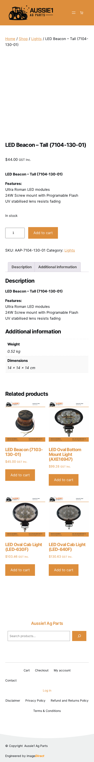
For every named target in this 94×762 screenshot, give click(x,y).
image (35, 756)
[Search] (79, 636)
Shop (23, 39)
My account (62, 670)
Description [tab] (22, 267)
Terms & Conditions (47, 711)
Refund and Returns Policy (70, 700)
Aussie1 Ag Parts (47, 623)
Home (10, 39)
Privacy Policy (35, 700)
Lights (36, 39)
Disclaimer (12, 700)
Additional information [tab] (57, 267)
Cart (27, 670)
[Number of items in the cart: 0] (81, 12)
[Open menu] (73, 12)
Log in (47, 690)
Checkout (42, 670)
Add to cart (43, 233)
